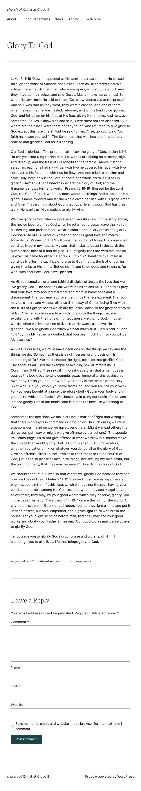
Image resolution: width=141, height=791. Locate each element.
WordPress (125, 776)
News (59, 19)
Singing (73, 19)
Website (17, 705)
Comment (20, 622)
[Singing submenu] (81, 19)
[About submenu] (18, 19)
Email (16, 686)
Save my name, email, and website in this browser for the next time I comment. (68, 726)
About (11, 19)
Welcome (93, 19)
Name (17, 667)
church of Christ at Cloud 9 (28, 9)
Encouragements (37, 19)
